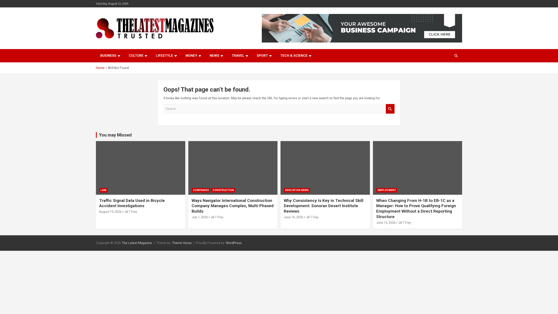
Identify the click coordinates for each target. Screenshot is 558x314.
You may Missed (115, 135)
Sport (262, 56)
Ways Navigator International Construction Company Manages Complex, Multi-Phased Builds (233, 206)
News (214, 56)
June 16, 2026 (293, 217)
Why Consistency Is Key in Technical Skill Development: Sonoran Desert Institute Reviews (323, 206)
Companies (201, 190)
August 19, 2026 (110, 211)
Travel (238, 56)
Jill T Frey (130, 211)
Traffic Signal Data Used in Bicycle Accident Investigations (132, 203)
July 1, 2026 (200, 217)
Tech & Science (294, 56)
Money (191, 56)
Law (103, 190)
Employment (387, 190)
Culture (136, 56)
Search (390, 109)
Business (108, 56)
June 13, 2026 (386, 222)
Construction (223, 190)
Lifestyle (164, 56)
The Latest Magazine (137, 243)
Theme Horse (182, 243)
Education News (297, 190)
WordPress (234, 243)
